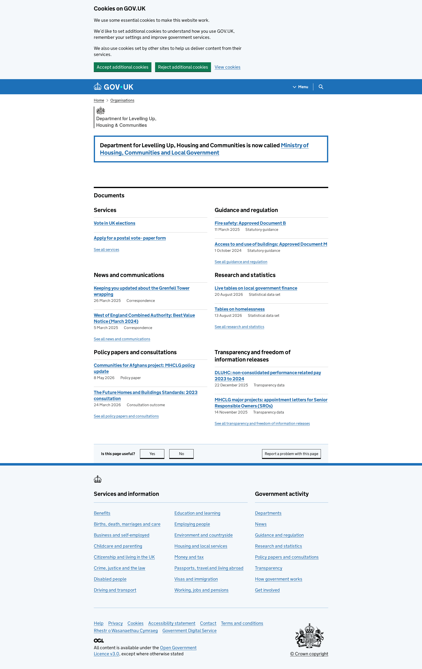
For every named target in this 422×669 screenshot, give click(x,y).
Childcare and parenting (118, 546)
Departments (268, 513)
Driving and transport (115, 590)
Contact (208, 623)
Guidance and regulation (279, 535)
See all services (106, 249)
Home (99, 100)
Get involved (267, 590)
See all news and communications (122, 339)
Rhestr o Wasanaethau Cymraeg (126, 630)
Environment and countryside (203, 535)
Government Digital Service (189, 630)
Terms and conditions (242, 623)
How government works (278, 579)
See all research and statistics (239, 326)
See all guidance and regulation (241, 261)
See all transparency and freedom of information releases (262, 423)
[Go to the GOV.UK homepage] (113, 86)
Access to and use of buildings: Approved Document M (271, 244)
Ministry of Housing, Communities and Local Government (204, 149)
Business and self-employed (121, 535)
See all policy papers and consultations (126, 416)
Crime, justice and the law (119, 568)
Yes (156, 453)
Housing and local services (200, 546)
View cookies (228, 67)
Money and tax (189, 557)
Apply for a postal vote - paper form (130, 238)
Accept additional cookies (122, 67)
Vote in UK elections (114, 223)
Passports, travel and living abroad (208, 568)
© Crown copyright (309, 654)
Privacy (115, 623)
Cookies (135, 623)
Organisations (122, 100)
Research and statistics (278, 546)
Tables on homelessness (240, 309)
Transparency (268, 568)
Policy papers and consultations (287, 557)
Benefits (102, 513)
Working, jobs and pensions (201, 590)
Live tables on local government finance (256, 288)
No (186, 453)
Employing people (192, 524)
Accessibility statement (171, 623)
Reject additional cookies (183, 67)
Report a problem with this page (291, 453)
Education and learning (197, 513)
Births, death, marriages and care (127, 524)
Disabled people (110, 579)
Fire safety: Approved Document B (250, 223)
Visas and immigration (196, 579)
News (261, 524)
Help (99, 623)
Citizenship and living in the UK (124, 557)
